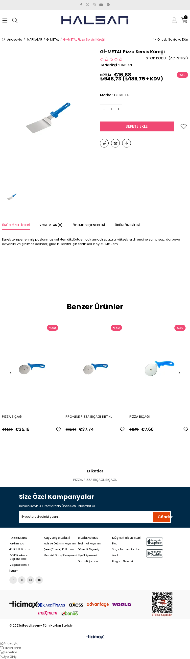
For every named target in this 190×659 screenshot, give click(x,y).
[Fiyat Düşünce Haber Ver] (126, 143)
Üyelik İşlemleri (87, 555)
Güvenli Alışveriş (88, 549)
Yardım (116, 555)
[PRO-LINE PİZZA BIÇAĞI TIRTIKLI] (95, 366)
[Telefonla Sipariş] (104, 143)
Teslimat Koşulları (89, 543)
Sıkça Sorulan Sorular (126, 549)
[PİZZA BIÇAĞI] (31, 366)
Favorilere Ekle (58, 429)
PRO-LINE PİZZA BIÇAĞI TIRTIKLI (89, 416)
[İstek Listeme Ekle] (115, 143)
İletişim (14, 571)
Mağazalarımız (19, 565)
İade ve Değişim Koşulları (60, 543)
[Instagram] (30, 580)
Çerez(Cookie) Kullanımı (59, 549)
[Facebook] (13, 580)
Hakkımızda (16, 543)
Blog (115, 543)
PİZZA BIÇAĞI (12, 416)
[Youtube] (39, 580)
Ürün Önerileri (127, 225)
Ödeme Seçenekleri (88, 225)
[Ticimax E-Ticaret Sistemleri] (95, 637)
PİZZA (77, 479)
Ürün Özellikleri (16, 225)
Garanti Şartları (88, 561)
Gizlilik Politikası (19, 549)
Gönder (164, 517)
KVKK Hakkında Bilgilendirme (18, 557)
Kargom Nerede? (122, 561)
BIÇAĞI (110, 479)
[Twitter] (21, 580)
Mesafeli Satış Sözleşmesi (60, 555)
